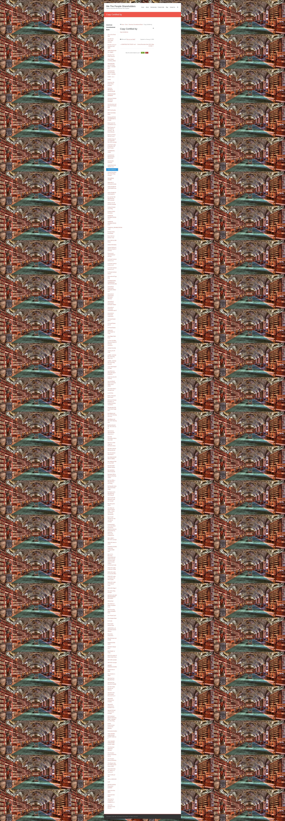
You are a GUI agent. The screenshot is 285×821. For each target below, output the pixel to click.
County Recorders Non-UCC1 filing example (112, 174)
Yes (143, 52)
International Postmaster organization (111, 315)
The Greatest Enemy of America (112, 759)
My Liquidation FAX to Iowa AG (111, 470)
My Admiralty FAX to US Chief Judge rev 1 (112, 409)
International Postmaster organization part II (112, 309)
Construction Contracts (111, 161)
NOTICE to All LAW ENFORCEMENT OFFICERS (112, 597)
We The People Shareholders (121, 6)
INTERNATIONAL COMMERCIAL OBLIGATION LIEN (112, 282)
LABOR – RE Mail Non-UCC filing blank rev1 (112, 356)
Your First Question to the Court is (111, 806)
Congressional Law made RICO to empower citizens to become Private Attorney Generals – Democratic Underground (112, 530)
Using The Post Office (111, 791)
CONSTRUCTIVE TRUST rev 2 (112, 166)
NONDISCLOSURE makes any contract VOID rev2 (112, 549)
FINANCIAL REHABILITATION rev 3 (112, 217)
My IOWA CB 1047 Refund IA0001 (112, 458)
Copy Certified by (112, 169)
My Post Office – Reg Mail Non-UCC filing (111, 482)
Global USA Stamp (112, 244)
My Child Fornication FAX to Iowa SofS (112, 438)
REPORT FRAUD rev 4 (112, 647)
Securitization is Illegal (111, 674)
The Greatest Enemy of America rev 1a (112, 754)
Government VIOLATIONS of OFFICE (111, 255)
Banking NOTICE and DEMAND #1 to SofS (112, 119)
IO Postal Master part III (112, 324)
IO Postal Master (112, 327)
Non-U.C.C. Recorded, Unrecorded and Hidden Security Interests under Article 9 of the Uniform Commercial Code (112, 560)
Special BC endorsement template (111, 700)
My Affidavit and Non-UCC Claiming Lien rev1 (112, 415)
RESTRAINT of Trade (111, 652)
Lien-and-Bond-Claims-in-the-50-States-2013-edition (112, 384)
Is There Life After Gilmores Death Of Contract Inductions (112, 343)
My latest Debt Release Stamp (111, 466)
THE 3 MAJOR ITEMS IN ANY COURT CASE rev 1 (112, 736)
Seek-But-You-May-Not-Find (111, 679)
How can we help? (131, 39)
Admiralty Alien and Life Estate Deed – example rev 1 (111, 66)
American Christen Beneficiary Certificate (112, 100)
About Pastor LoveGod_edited (111, 60)
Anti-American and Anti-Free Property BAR (112, 106)
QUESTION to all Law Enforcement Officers (112, 629)
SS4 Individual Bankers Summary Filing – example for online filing (112, 718)
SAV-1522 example (112, 662)
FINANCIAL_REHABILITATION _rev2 (113, 228)
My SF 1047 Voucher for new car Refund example (111, 519)
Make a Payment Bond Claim (112, 396)
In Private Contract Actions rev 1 (112, 260)
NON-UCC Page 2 (112, 588)
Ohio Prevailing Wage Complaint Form (111, 611)
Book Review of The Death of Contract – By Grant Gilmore (111, 130)
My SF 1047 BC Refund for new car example (111, 499)
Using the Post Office (111, 795)
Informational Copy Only (112, 277)
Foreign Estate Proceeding (111, 232)
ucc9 (109, 781)
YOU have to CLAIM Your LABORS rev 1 (111, 800)
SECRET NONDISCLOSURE (112, 666)
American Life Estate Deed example (111, 84)
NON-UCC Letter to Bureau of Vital (112, 568)
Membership (153, 7)
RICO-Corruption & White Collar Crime (112, 656)
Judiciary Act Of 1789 (111, 351)
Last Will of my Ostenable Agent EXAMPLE (111, 372)
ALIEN (109, 79)
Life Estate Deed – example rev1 (112, 389)
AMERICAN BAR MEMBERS (111, 94)
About (147, 7)
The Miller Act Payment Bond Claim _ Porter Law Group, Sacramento (111, 511)
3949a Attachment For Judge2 (112, 51)
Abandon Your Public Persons (111, 55)
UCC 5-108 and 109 (111, 775)
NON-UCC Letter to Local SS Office (112, 572)
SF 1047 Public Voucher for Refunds (111, 688)
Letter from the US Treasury (112, 377)
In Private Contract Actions (112, 272)
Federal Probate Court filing (111, 208)
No (146, 52)
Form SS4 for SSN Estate (112, 241)
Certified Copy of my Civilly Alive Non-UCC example (112, 140)
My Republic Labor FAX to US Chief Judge (112, 488)
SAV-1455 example (112, 659)
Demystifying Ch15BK (111, 179)
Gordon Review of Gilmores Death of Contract (112, 249)
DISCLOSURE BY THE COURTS (112, 193)
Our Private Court (112, 615)
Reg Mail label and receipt (112, 639)
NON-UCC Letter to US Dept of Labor (112, 584)
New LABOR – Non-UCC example (112, 538)
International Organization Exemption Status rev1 (112, 289)
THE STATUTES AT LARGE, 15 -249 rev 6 (111, 770)
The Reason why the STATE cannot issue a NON (112, 764)
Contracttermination (112, 731)
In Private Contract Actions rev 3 (112, 268)
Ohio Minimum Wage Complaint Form (111, 605)
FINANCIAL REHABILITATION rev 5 (112, 223)
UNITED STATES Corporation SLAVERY (112, 786)
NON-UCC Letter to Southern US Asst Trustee (112, 578)
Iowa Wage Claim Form (112, 337)
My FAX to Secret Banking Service (112, 449)
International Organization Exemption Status (112, 303)
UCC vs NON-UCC (112, 779)
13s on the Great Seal (112, 35)
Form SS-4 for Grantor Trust (111, 236)
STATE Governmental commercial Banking (111, 726)
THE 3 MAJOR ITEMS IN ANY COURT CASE (111, 743)
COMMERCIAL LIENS (111, 151)
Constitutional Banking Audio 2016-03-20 (111, 156)
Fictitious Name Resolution (111, 212)
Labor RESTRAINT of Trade (112, 367)
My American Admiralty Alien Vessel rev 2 (111, 432)
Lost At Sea (110, 393)
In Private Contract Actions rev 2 (112, 264)
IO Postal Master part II (112, 319)
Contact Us (172, 7)
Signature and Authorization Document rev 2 (111, 694)
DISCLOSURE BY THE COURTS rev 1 (112, 188)
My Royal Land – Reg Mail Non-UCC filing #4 (112, 493)
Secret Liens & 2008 (111, 670)
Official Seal (110, 601)
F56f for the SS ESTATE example (112, 203)
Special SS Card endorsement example (111, 712)
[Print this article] (153, 28)
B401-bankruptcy (112, 110)
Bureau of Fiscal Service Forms (111, 135)
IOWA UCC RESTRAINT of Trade (111, 332)
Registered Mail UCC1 (111, 643)
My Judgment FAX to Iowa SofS (112, 462)
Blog (167, 7)
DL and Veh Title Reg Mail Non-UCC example (111, 198)
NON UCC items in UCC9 (112, 543)
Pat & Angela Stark (112, 618)
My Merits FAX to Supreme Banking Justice (112, 476)
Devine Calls (161, 7)
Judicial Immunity (112, 348)
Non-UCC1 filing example (111, 591)
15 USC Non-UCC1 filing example (111, 40)
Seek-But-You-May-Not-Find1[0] (112, 683)
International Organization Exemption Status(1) (111, 296)
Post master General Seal (111, 624)
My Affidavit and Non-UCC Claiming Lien (112, 421)
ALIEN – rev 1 (111, 76)
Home (142, 7)
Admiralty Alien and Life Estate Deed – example (111, 72)
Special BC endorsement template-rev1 (111, 706)
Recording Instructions (110, 634)
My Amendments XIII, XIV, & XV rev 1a (112, 426)
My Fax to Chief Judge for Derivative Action (111, 444)
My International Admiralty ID (111, 453)
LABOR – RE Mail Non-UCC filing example (112, 362)
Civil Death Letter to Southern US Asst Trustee (112, 146)
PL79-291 (110, 621)
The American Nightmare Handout (111, 748)
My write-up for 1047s (111, 504)
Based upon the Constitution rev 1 (112, 123)
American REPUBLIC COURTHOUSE (111, 90)
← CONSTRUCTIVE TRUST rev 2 (128, 44)
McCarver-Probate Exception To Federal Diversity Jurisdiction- (112, 402)
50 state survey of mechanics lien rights (112, 46)
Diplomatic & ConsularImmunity (112, 183)
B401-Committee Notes (112, 113)
